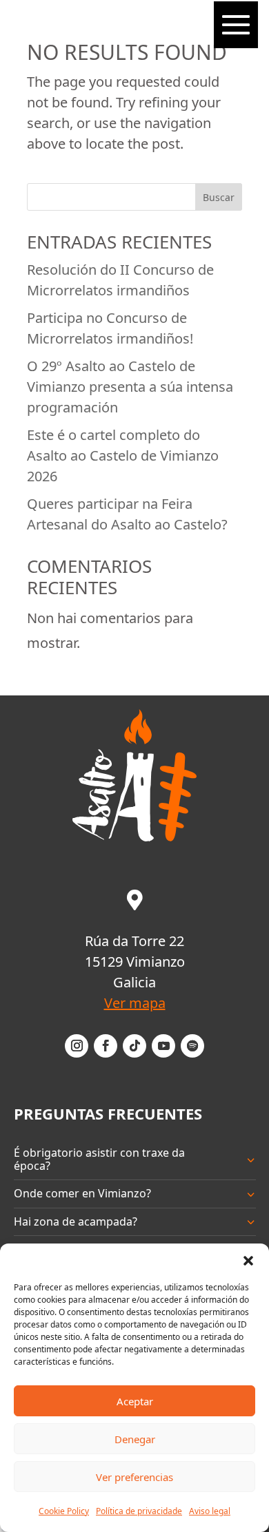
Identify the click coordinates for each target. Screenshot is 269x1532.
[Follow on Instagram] (76, 1046)
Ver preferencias (134, 1477)
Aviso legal (209, 1511)
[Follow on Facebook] (105, 1046)
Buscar (219, 197)
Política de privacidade (139, 1511)
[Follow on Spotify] (192, 1046)
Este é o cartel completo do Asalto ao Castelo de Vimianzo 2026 (123, 455)
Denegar (134, 1439)
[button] (248, 1261)
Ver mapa (135, 1003)
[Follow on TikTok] (134, 1046)
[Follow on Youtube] (163, 1046)
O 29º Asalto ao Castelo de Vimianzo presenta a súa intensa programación (130, 387)
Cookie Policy (64, 1511)
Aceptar (135, 1401)
